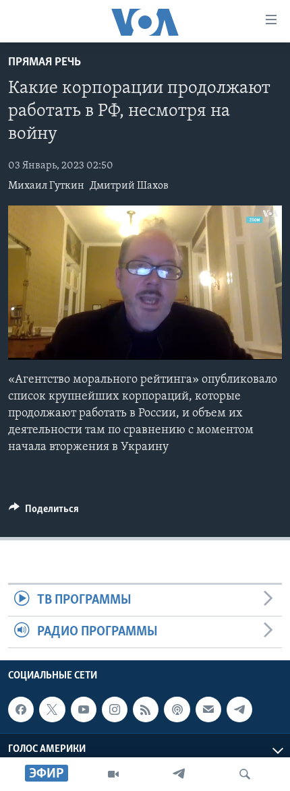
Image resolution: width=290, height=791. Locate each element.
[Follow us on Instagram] (114, 709)
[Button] (44, 512)
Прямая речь (44, 63)
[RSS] (145, 709)
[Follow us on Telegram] (239, 709)
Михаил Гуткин (46, 186)
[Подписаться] (208, 709)
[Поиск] (245, 774)
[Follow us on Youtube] (83, 709)
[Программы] (113, 774)
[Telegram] (179, 774)
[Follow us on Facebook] (21, 709)
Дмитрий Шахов (129, 186)
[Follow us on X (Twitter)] (52, 709)
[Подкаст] (177, 709)
